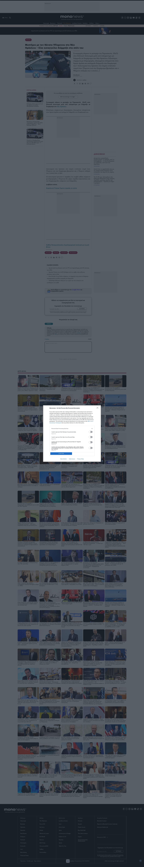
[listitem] (72, 428)
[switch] (91, 432)
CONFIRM (61, 453)
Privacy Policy (80, 458)
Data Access (72, 458)
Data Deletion (63, 458)
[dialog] (72, 433)
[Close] (98, 408)
